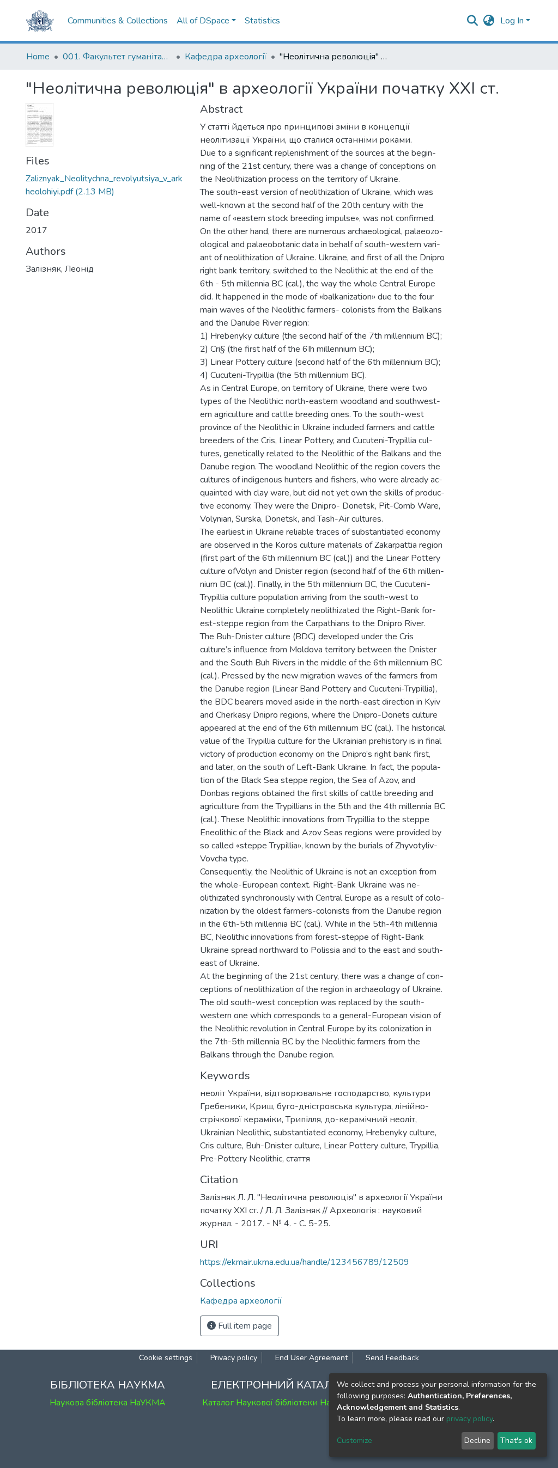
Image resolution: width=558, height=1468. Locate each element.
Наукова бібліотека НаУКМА (108, 1403)
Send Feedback (392, 1358)
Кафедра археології (225, 57)
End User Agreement (311, 1358)
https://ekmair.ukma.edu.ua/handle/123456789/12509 (304, 1262)
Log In (512, 21)
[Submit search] (472, 21)
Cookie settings (165, 1358)
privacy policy (469, 1419)
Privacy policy (233, 1358)
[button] (489, 20)
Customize (354, 1440)
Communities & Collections (118, 21)
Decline (477, 1440)
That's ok (516, 1440)
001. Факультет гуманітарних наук (117, 57)
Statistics (262, 21)
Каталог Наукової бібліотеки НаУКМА (279, 1403)
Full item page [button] (244, 1326)
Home (38, 57)
